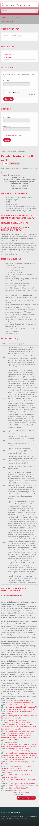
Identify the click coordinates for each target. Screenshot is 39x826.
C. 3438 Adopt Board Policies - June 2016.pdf (23, 786)
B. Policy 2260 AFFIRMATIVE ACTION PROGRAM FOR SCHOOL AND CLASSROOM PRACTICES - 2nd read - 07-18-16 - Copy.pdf (19, 727)
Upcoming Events (9, 54)
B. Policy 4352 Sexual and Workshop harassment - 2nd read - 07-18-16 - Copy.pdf (16, 736)
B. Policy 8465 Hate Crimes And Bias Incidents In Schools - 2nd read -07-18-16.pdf (19, 758)
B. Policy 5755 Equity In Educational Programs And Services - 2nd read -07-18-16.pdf (16, 750)
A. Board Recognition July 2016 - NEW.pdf (22, 709)
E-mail (6, 81)
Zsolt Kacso (23, 819)
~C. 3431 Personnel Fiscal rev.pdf (19, 700)
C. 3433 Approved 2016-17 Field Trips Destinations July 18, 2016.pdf (16, 767)
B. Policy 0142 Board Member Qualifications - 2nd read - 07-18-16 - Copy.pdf (19, 717)
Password (7, 126)
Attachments (14, 164)
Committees (15, 17)
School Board (7, 46)
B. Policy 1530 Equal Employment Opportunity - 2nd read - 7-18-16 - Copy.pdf (15, 721)
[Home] (19, 4)
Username (7, 117)
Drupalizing (18, 816)
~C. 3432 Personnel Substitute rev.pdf (21, 703)
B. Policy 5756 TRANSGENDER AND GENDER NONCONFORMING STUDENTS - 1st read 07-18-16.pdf (19, 754)
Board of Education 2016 (21, 792)
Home (3, 17)
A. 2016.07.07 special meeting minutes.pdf (22, 707)
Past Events (7, 58)
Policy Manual (8, 22)
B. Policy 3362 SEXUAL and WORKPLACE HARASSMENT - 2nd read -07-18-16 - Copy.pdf (17, 732)
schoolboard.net (14, 812)
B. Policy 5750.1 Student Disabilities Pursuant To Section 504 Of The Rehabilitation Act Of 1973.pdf (19, 745)
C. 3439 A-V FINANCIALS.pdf (18, 788)
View (6, 164)
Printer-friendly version (26, 798)
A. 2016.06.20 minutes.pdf (17, 705)
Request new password (13, 135)
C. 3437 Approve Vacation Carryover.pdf (21, 784)
